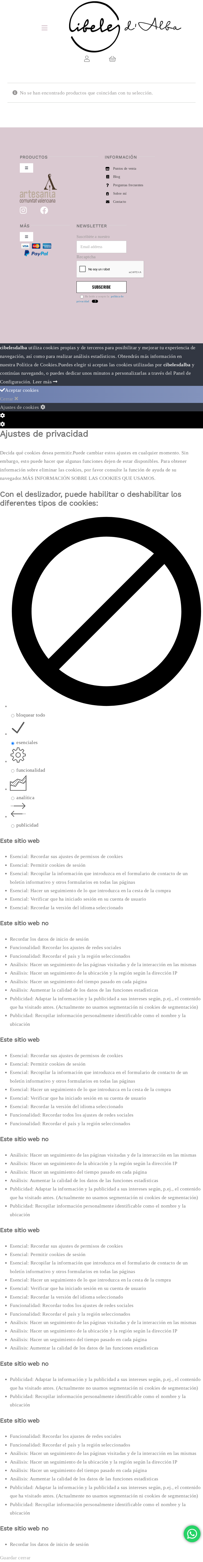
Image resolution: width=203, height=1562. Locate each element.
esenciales (27, 742)
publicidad (27, 825)
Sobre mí (120, 193)
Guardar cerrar (15, 1557)
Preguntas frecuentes (128, 185)
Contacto (119, 202)
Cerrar (7, 398)
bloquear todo (30, 715)
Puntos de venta (124, 168)
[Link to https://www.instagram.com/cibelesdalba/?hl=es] (23, 210)
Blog (116, 177)
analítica (25, 797)
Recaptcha (86, 256)
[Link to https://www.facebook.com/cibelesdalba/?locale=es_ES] (44, 210)
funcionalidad (30, 770)
